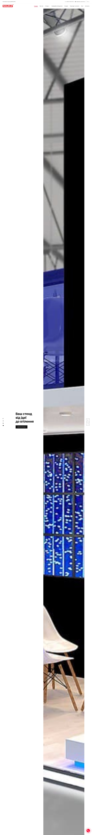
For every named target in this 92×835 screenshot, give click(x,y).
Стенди (47, 6)
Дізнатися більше (21, 426)
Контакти (87, 6)
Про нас (41, 6)
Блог (82, 6)
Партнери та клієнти (74, 6)
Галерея (66, 6)
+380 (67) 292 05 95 (70, 1)
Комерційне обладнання (57, 6)
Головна (36, 6)
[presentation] (88, 420)
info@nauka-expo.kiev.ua (80, 1)
